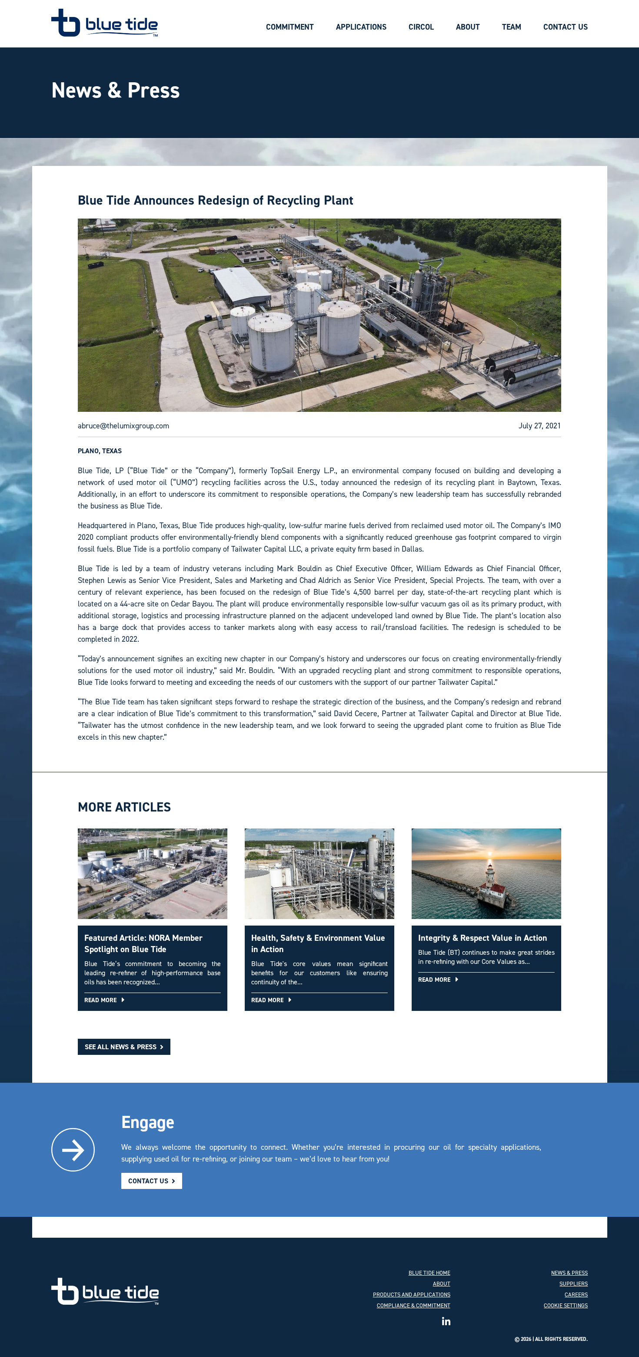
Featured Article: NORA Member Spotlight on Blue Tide (143, 943)
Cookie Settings (566, 1305)
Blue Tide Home (429, 1272)
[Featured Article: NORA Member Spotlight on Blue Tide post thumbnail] (152, 877)
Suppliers (573, 1283)
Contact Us (565, 27)
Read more (103, 1000)
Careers (576, 1294)
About (468, 27)
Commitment (290, 27)
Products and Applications (411, 1294)
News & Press (569, 1272)
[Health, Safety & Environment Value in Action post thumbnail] (319, 877)
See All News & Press (121, 1046)
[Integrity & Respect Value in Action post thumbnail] (486, 877)
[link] (105, 1291)
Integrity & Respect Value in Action (482, 937)
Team (511, 27)
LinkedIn (446, 1320)
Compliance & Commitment (413, 1305)
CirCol (421, 27)
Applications (361, 27)
